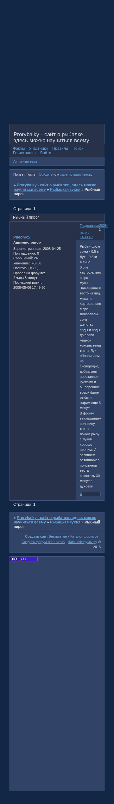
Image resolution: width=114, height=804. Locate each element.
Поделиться (89, 225)
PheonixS (21, 237)
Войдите (46, 174)
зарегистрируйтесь (75, 174)
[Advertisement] (57, 66)
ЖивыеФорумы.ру (82, 542)
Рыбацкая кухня (65, 189)
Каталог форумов (84, 536)
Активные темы (25, 161)
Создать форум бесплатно (43, 542)
